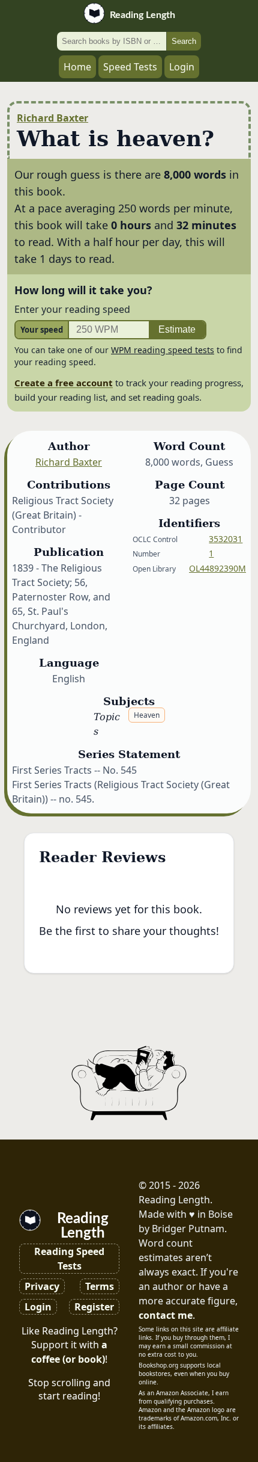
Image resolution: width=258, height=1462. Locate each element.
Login (181, 66)
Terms (99, 1286)
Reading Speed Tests (69, 1258)
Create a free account (63, 383)
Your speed (41, 329)
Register (94, 1306)
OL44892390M (217, 568)
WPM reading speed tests (162, 350)
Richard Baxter (52, 118)
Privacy (42, 1286)
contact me (166, 1315)
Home (77, 66)
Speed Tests (130, 66)
